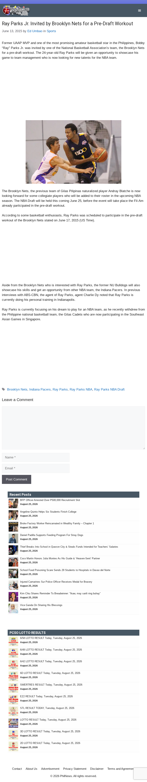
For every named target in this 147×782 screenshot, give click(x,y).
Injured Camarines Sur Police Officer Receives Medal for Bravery (56, 581)
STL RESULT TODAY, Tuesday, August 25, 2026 (47, 708)
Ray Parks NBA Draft (109, 389)
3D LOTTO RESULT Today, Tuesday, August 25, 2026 (50, 731)
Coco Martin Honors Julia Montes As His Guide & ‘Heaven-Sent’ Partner (60, 558)
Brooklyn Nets (17, 389)
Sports (51, 31)
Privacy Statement (74, 768)
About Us (31, 768)
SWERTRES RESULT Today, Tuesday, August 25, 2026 (51, 684)
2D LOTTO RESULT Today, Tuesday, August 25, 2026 (50, 743)
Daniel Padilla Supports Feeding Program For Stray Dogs (51, 535)
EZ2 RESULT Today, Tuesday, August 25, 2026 (46, 696)
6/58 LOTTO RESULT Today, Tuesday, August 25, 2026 (51, 638)
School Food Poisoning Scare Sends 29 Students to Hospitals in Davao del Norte (65, 570)
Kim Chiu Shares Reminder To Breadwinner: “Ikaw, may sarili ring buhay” (60, 593)
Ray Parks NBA (81, 389)
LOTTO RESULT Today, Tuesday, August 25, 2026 (48, 719)
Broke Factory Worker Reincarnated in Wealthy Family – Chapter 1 (57, 523)
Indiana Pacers (40, 389)
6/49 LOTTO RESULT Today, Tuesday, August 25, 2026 (51, 649)
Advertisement (50, 768)
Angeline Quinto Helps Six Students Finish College (48, 511)
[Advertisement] (73, 92)
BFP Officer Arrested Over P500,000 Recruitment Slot (50, 500)
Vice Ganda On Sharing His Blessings (41, 605)
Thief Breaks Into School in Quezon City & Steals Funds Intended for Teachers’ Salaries (69, 546)
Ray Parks (60, 389)
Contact (17, 768)
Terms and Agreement (121, 768)
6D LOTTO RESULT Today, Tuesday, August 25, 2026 (50, 673)
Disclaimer (97, 768)
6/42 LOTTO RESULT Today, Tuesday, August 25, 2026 (51, 661)
